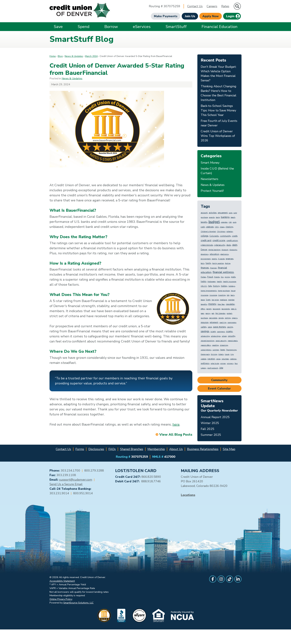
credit (234, 236)
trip (232, 354)
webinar (233, 359)
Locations (188, 495)
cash (203, 227)
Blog (60, 56)
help (210, 286)
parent (208, 309)
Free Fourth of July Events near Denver (219, 123)
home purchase (224, 291)
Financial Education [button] (219, 26)
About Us (176, 449)
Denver (204, 249)
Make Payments (165, 16)
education (214, 254)
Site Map (229, 449)
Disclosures (96, 449)
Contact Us (195, 6)
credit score (219, 240)
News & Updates (74, 56)
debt (234, 245)
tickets (220, 354)
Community (219, 380)
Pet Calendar (220, 313)
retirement (214, 322)
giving (227, 277)
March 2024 (91, 56)
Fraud (210, 277)
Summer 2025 (211, 435)
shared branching (207, 341)
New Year (221, 304)
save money (219, 326)
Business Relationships (202, 449)
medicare (223, 300)
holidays (232, 286)
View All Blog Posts (175, 434)
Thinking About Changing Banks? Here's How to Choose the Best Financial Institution (218, 93)
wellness (205, 363)
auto (230, 213)
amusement (223, 213)
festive (227, 263)
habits (203, 281)
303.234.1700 (70, 471)
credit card (206, 240)
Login (230, 16)
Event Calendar (219, 388)
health (219, 281)
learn (232, 295)
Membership (156, 449)
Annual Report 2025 (215, 417)
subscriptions (206, 350)
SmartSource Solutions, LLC (78, 602)
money (212, 304)
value (218, 359)
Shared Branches (131, 449)
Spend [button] (83, 26)
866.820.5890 (151, 477)
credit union (232, 240)
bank (218, 217)
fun (222, 277)
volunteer (225, 359)
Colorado (214, 236)
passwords (225, 309)
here (176, 424)
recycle (220, 318)
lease (203, 300)
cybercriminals (207, 245)
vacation (211, 359)
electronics (224, 254)
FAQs (112, 449)
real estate (213, 318)
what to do (215, 363)
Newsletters (209, 179)
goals (233, 277)
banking (225, 217)
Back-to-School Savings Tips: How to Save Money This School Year (218, 110)
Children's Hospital (208, 231)
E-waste (221, 259)
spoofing (215, 345)
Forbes (203, 277)
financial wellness (223, 272)
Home (53, 56)
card (234, 222)
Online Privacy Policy (61, 599)
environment (206, 259)
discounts (233, 250)
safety (203, 327)
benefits (204, 222)
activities (212, 213)
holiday (224, 286)
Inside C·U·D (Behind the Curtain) (217, 171)
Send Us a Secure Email (66, 484)
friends (217, 277)
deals (229, 245)
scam (213, 331)
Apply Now (210, 16)
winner (223, 363)
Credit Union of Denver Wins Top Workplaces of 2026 (218, 135)
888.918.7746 (151, 481)
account (204, 213)
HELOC (204, 286)
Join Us (190, 16)
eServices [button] (142, 26)
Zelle (221, 368)
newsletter (230, 304)
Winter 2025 (210, 423)
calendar (224, 222)
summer (216, 350)
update (203, 359)
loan (208, 299)
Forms (79, 449)
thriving (214, 354)
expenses (229, 259)
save (210, 327)
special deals (232, 341)
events (214, 259)
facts (202, 263)
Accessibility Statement (62, 581)
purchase (204, 318)
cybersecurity (219, 245)
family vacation (218, 263)
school (224, 336)
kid (228, 295)
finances (205, 267)
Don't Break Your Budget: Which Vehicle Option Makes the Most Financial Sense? (218, 73)
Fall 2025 (207, 429)
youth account (212, 368)
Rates (225, 6)
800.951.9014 (83, 493)
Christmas (221, 231)
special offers (206, 345)
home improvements (209, 291)
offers (203, 309)
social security (221, 341)
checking (229, 227)
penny (207, 313)
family (208, 263)
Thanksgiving (231, 350)
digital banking (214, 250)
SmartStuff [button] (176, 26)
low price (215, 300)
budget (214, 221)
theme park (205, 354)
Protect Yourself (212, 191)
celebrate (210, 227)
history (216, 286)
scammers (221, 331)
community (225, 236)
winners (230, 363)
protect (229, 313)
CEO (217, 227)
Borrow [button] (111, 26)
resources (204, 322)
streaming (224, 345)
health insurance (229, 281)
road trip (222, 322)
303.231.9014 (59, 493)
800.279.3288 (94, 471)
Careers (212, 6)
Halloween (211, 281)
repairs (234, 318)
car (230, 222)
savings (205, 331)
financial (213, 268)
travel (227, 354)
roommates (232, 322)
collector (230, 231)
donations (204, 254)
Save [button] (58, 26)
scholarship (205, 336)
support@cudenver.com (75, 480)
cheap (222, 227)
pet (213, 313)
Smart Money (210, 163)
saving (230, 327)
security (231, 336)
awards (212, 217)
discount (225, 250)
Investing (221, 295)
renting (228, 318)
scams (229, 331)
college (204, 235)
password (216, 309)
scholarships (215, 336)
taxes (222, 350)
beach (233, 217)
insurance (213, 295)
